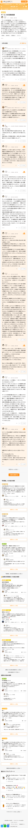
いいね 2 (23, 120)
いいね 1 (24, 38)
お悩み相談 (6, 9)
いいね (24, 227)
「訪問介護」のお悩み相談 (14, 9)
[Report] (20, 38)
